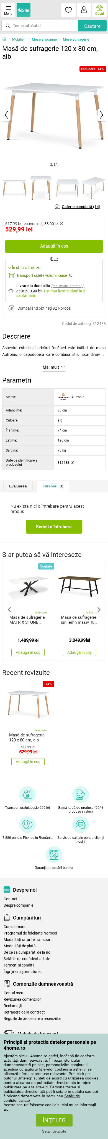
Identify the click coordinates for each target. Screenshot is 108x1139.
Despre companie (18, 905)
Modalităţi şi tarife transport (28, 940)
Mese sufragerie (76, 39)
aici (6, 1109)
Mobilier (19, 39)
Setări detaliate (54, 1131)
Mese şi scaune (44, 39)
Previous (9, 610)
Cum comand (15, 927)
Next (99, 610)
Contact (10, 899)
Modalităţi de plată (20, 946)
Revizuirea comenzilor (22, 999)
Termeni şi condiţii (19, 965)
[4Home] (6, 39)
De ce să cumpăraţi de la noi (27, 952)
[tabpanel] (54, 115)
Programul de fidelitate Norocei (30, 933)
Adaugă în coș (54, 246)
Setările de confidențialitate (27, 959)
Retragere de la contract (24, 1012)
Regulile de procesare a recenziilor (32, 1019)
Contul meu (13, 993)
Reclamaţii (13, 1006)
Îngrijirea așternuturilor (23, 972)
